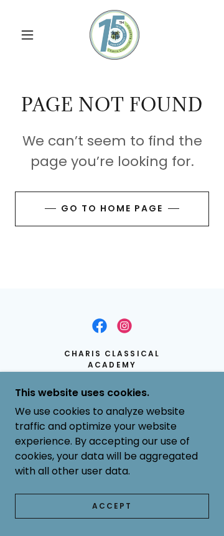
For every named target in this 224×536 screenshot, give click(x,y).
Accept (112, 506)
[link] (114, 35)
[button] (27, 34)
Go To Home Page (112, 208)
